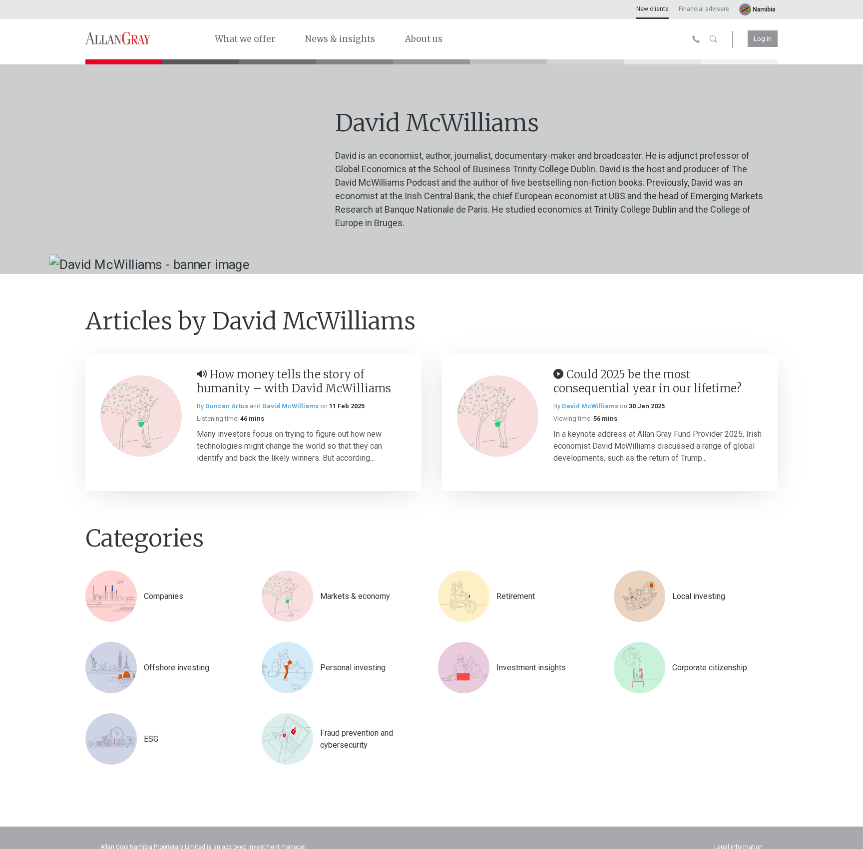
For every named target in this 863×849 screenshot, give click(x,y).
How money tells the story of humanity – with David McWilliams (294, 381)
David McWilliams (290, 406)
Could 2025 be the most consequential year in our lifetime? (647, 381)
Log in (763, 38)
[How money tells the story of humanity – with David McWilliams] (141, 416)
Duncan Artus (226, 406)
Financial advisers (704, 8)
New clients (652, 8)
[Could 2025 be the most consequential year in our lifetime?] (497, 416)
